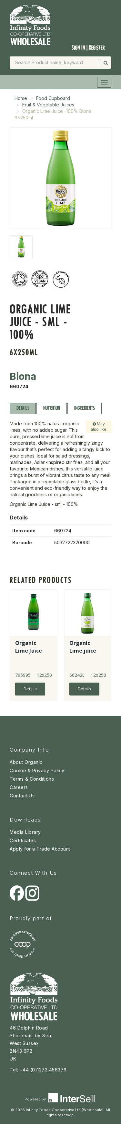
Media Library (25, 832)
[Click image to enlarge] (60, 178)
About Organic (26, 762)
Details (22, 408)
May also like (98, 426)
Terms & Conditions (32, 779)
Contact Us (22, 795)
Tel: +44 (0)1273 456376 (38, 1069)
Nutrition (51, 408)
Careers (19, 787)
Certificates (23, 840)
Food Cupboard (53, 98)
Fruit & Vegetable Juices (48, 104)
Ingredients (84, 408)
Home (21, 98)
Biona (23, 376)
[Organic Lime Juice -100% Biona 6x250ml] (21, 246)
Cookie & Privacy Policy (37, 770)
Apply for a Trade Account (40, 849)
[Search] (105, 63)
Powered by (36, 1099)
